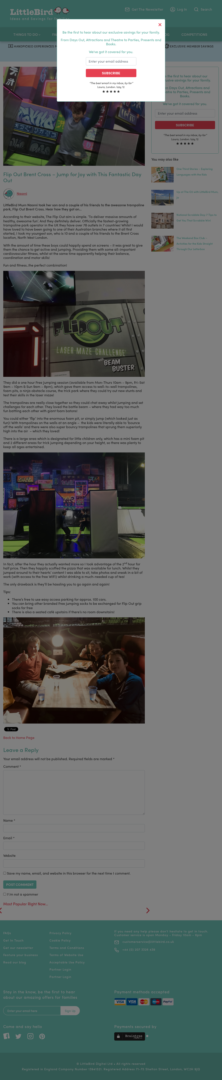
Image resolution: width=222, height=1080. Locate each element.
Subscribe (111, 72)
